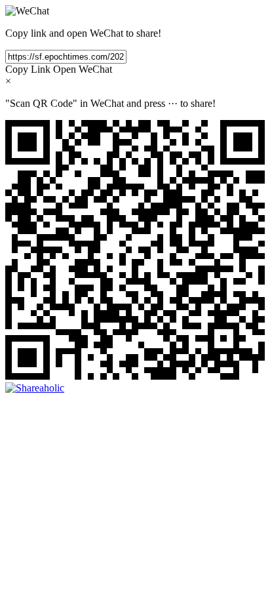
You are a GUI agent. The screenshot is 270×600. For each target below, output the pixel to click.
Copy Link (27, 69)
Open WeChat (82, 69)
